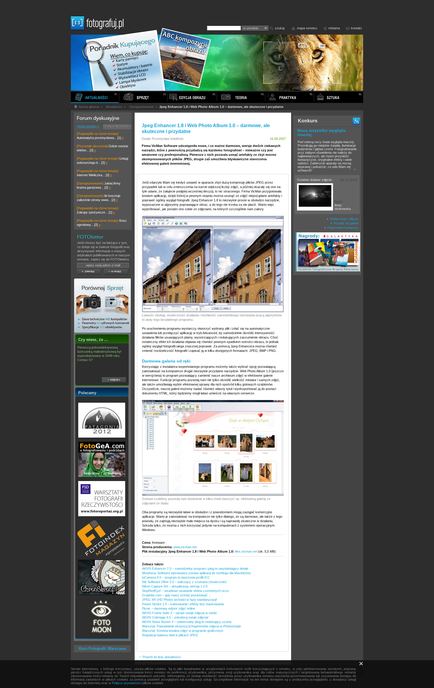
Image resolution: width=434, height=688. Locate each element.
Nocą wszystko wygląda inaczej (321, 132)
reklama (334, 28)
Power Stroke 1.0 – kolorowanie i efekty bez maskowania (183, 604)
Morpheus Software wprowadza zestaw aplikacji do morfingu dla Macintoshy (196, 573)
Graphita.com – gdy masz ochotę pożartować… (176, 595)
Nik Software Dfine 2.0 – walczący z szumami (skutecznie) (184, 582)
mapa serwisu (307, 28)
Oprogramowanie (141, 107)
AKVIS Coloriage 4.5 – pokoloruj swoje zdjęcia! (175, 617)
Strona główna (88, 107)
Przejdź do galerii (345, 223)
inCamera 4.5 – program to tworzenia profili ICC (176, 577)
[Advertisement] (327, 370)
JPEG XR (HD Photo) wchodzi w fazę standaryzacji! (179, 599)
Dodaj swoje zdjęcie (343, 219)
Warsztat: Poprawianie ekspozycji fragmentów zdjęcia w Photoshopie (191, 626)
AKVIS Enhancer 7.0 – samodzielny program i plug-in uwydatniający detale (195, 568)
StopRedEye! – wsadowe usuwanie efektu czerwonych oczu (185, 591)
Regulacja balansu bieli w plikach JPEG (170, 635)
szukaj (279, 28)
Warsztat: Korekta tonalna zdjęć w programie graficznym (182, 630)
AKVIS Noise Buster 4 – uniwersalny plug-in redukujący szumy (187, 622)
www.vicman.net (185, 547)
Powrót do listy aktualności (161, 657)
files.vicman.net (246, 551)
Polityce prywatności (126, 683)
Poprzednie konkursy (342, 227)
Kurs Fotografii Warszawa (102, 648)
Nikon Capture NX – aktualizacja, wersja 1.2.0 (175, 586)
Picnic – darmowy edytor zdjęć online (168, 608)
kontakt (356, 28)
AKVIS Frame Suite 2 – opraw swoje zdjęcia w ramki (179, 613)
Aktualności (114, 107)
